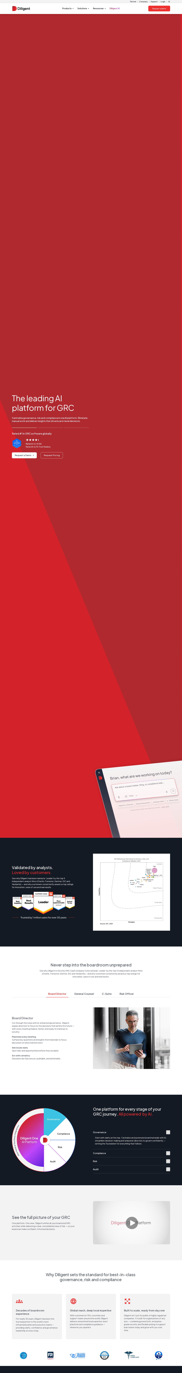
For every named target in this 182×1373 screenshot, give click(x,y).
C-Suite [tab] (107, 993)
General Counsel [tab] (84, 993)
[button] (169, 2)
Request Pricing (52, 455)
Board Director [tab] (57, 993)
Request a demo (159, 8)
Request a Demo (23, 455)
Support (154, 1)
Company (143, 1)
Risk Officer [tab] (126, 993)
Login (163, 1)
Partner (133, 1)
